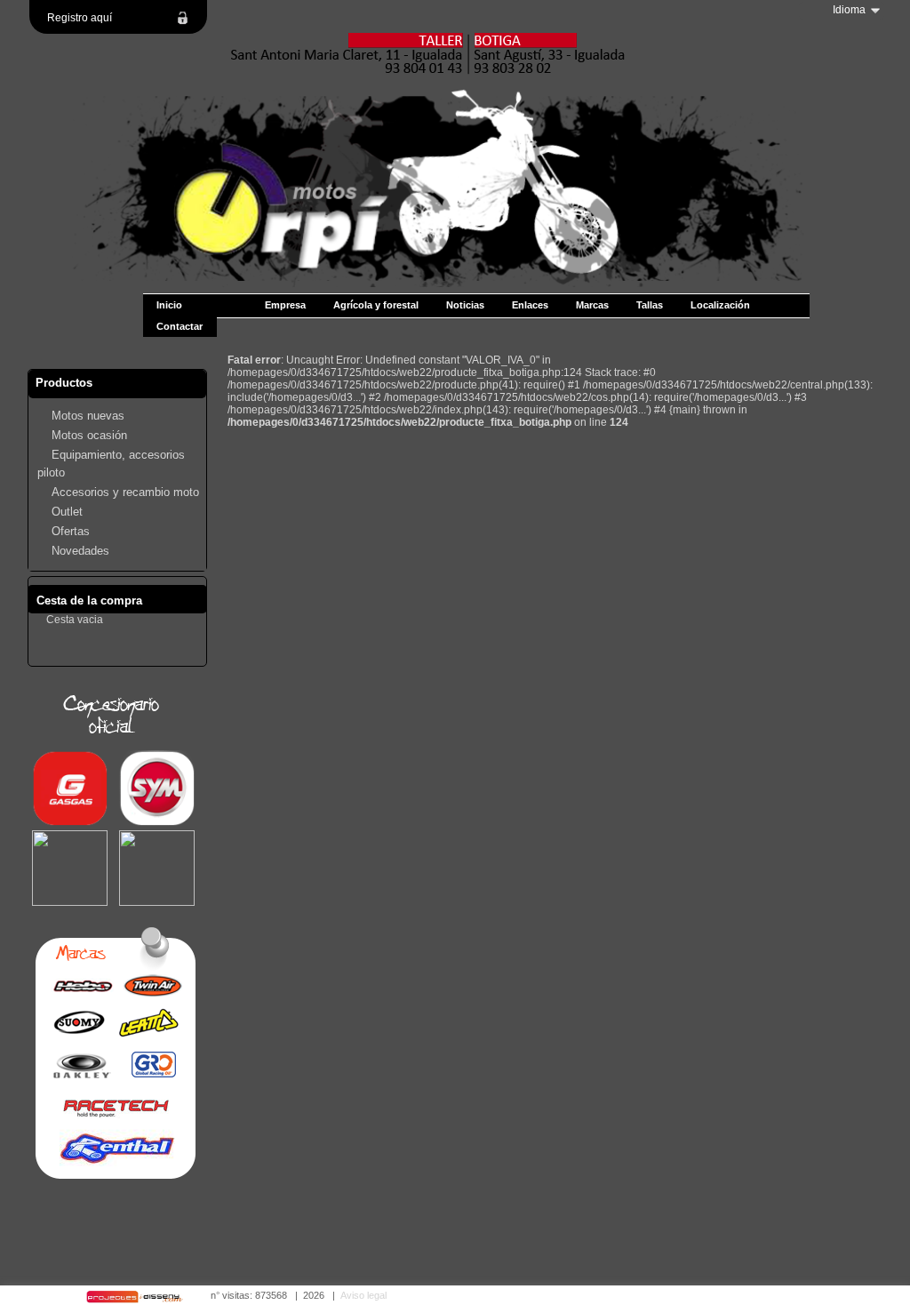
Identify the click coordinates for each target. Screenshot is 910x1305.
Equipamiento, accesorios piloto (111, 463)
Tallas (649, 305)
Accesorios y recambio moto (125, 492)
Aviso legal (363, 1295)
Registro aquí (79, 18)
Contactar (179, 326)
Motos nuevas (88, 415)
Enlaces (530, 305)
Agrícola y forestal (376, 305)
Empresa (285, 305)
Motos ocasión (89, 435)
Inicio (169, 305)
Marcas (592, 305)
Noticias (465, 305)
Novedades (80, 550)
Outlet (67, 511)
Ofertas (71, 531)
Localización (720, 305)
